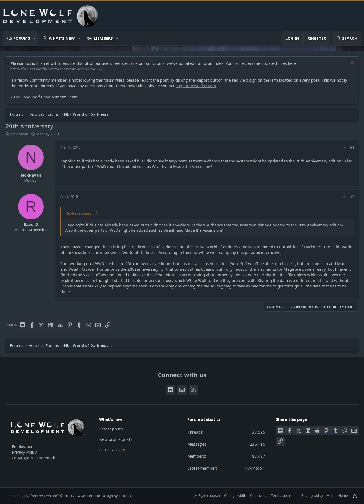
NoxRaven (19, 134)
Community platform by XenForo (53, 495)
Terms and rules (284, 495)
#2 (352, 196)
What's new (62, 38)
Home (343, 495)
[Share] (344, 147)
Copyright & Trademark (33, 457)
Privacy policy (312, 495)
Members (103, 38)
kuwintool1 (255, 468)
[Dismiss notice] (352, 63)
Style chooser (208, 495)
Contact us (258, 495)
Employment (23, 446)
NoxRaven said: (79, 213)
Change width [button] (235, 495)
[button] (34, 38)
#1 (352, 147)
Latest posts (111, 428)
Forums (21, 38)
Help (330, 495)
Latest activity (112, 449)
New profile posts (115, 439)
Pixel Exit (126, 495)
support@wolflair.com (196, 85)
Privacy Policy (24, 452)
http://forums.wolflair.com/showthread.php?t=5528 (57, 68)
